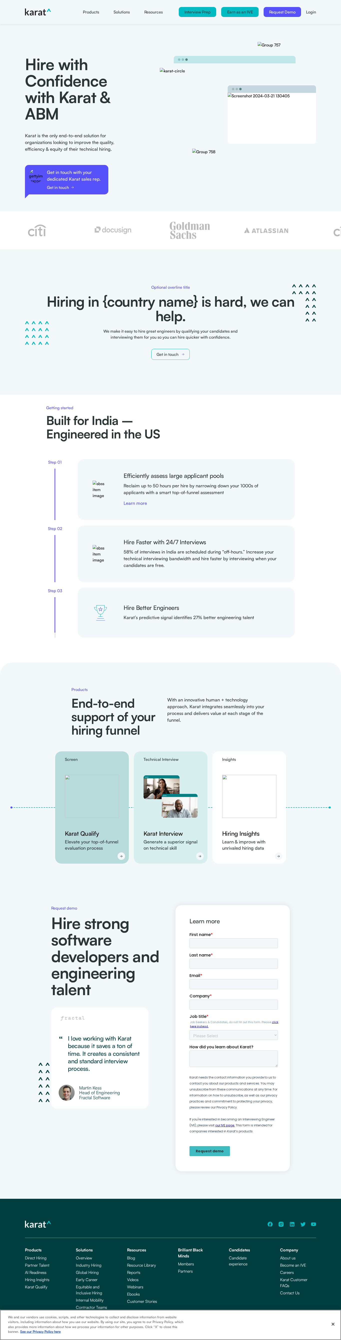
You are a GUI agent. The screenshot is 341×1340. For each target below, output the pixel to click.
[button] (197, 12)
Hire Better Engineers (151, 608)
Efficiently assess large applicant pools (174, 476)
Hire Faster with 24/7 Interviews (165, 542)
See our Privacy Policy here (40, 1332)
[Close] (333, 1324)
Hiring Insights (241, 833)
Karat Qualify (82, 833)
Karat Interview (163, 833)
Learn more (135, 503)
